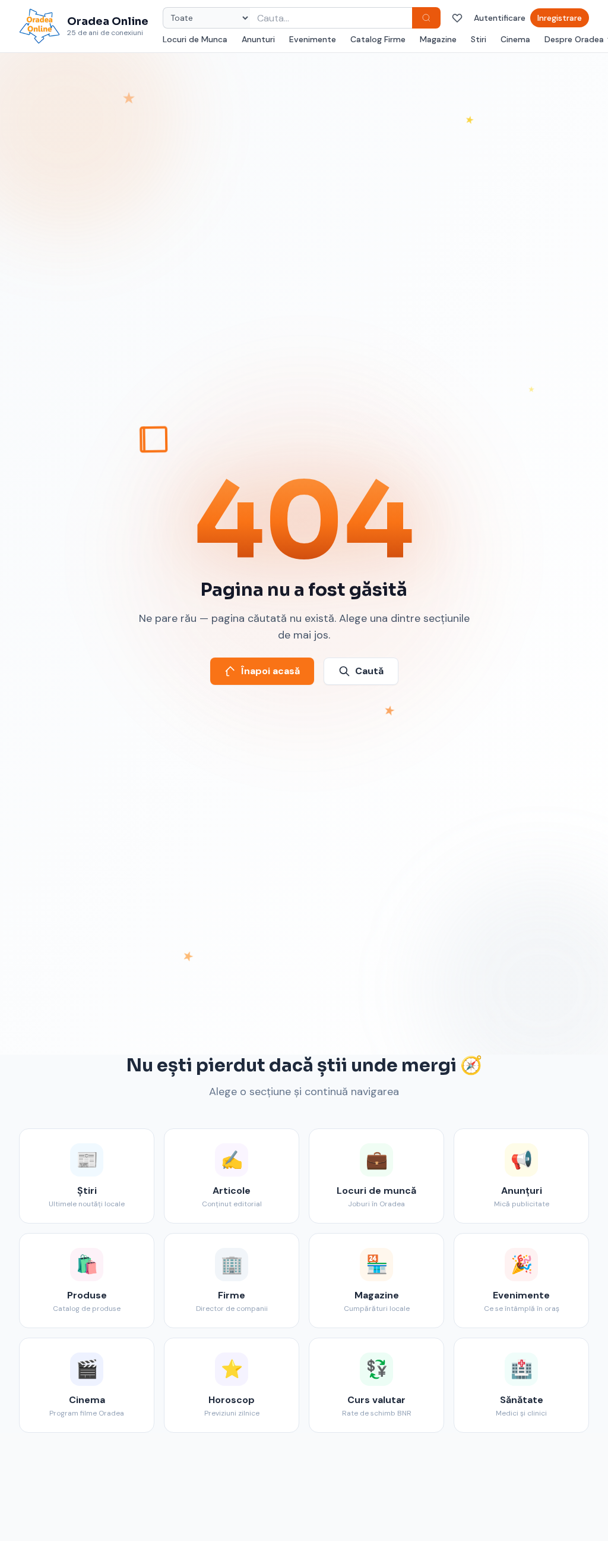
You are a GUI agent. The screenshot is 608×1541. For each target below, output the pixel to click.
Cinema (515, 39)
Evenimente (312, 39)
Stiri (478, 39)
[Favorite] (457, 17)
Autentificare (499, 17)
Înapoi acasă (270, 671)
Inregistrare (559, 17)
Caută (369, 671)
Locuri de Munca (195, 39)
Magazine (438, 39)
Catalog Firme (378, 39)
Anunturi (258, 39)
